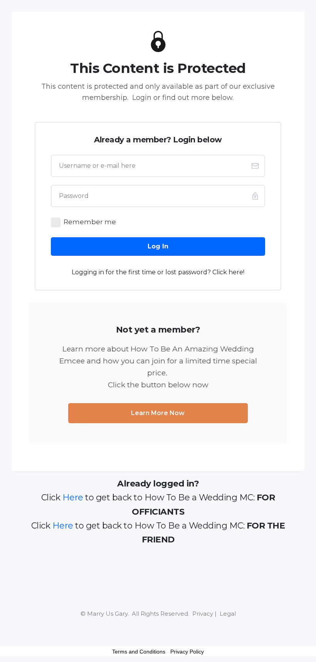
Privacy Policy (187, 651)
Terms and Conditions (138, 651)
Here (72, 497)
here (236, 272)
